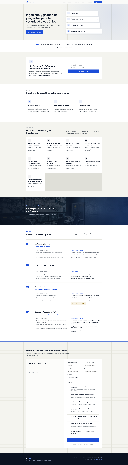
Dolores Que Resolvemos (74, 2)
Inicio (65, 2)
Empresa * (69, 368)
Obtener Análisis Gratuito (34, 32)
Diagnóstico (98, 2)
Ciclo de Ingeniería (87, 2)
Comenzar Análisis (83, 71)
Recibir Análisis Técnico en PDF (83, 439)
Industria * (69, 374)
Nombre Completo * (72, 362)
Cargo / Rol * (87, 368)
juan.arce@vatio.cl (97, 459)
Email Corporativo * (89, 362)
